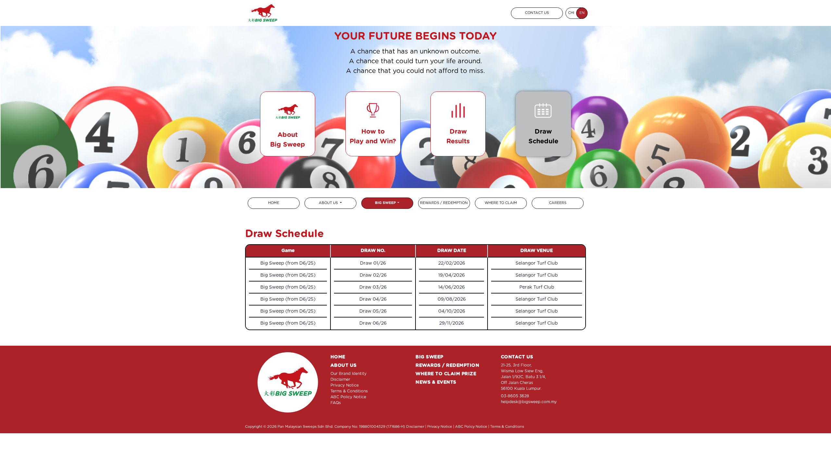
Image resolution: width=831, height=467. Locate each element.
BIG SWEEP (386, 203)
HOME (337, 357)
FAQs (335, 403)
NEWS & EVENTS (436, 382)
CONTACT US (537, 13)
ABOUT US (329, 203)
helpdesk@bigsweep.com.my (529, 402)
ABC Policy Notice (348, 397)
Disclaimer (340, 379)
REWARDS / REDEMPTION (447, 365)
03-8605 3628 (515, 396)
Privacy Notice (344, 385)
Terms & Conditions (349, 391)
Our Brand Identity (348, 374)
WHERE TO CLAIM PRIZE (446, 374)
